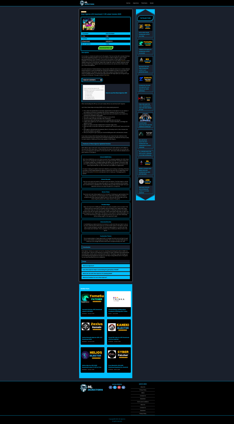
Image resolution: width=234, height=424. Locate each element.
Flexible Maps (89, 95)
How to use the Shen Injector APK (91, 88)
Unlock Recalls (90, 92)
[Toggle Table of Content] (102, 87)
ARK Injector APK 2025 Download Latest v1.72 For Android (144, 190)
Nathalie (85, 313)
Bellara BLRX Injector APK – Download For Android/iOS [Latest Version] (145, 143)
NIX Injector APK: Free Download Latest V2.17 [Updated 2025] (144, 69)
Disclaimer (143, 399)
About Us (143, 387)
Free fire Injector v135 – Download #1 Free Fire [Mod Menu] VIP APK (145, 107)
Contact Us (143, 396)
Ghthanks (96, 172)
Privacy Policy (142, 390)
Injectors (136, 3)
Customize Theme (90, 98)
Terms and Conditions (143, 401)
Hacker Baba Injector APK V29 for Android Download (145, 124)
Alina (111, 313)
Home (128, 3)
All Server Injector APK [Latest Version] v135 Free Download (145, 153)
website (123, 61)
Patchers (144, 3)
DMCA (142, 393)
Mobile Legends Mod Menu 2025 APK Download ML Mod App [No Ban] (145, 171)
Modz (152, 3)
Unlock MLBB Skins (90, 91)
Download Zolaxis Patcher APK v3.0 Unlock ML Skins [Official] (144, 88)
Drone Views (89, 94)
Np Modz (107, 75)
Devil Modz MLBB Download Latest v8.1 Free (144, 34)
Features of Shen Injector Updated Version (94, 90)
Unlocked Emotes (90, 97)
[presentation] (93, 299)
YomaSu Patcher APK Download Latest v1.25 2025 (145, 51)
